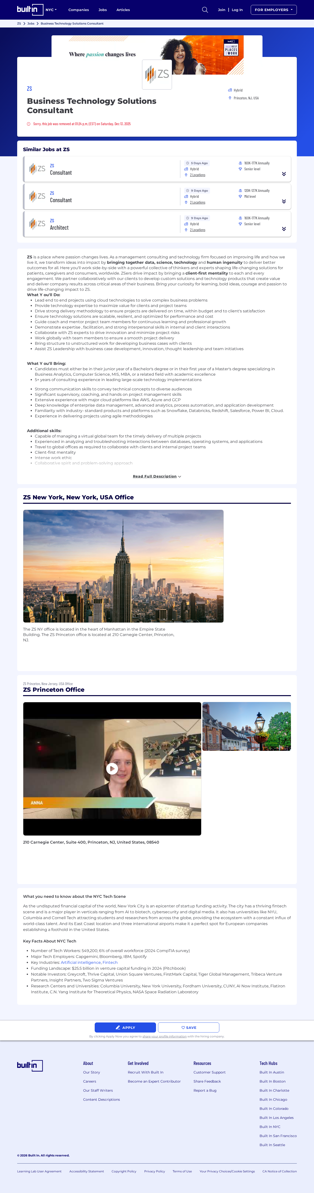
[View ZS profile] (157, 55)
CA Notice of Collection (279, 1171)
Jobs (103, 10)
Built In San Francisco (278, 1136)
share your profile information (165, 1036)
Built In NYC (270, 1127)
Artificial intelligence (81, 962)
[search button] (205, 10)
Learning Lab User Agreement (39, 1171)
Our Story (91, 1072)
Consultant (61, 172)
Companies (78, 10)
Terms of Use (182, 1171)
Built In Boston (273, 1081)
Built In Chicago (273, 1099)
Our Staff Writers (98, 1090)
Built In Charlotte (274, 1090)
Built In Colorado (274, 1108)
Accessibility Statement (86, 1171)
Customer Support (210, 1072)
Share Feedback (207, 1081)
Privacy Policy (154, 1171)
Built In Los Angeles (277, 1117)
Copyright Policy (124, 1171)
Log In (237, 10)
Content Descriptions (101, 1099)
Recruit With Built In (145, 1072)
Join (221, 10)
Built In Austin (272, 1072)
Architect (59, 227)
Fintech (110, 962)
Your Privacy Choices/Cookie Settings (227, 1171)
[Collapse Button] (284, 174)
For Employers (272, 10)
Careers (89, 1081)
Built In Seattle (272, 1145)
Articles (123, 10)
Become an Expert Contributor (154, 1081)
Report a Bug (205, 1090)
